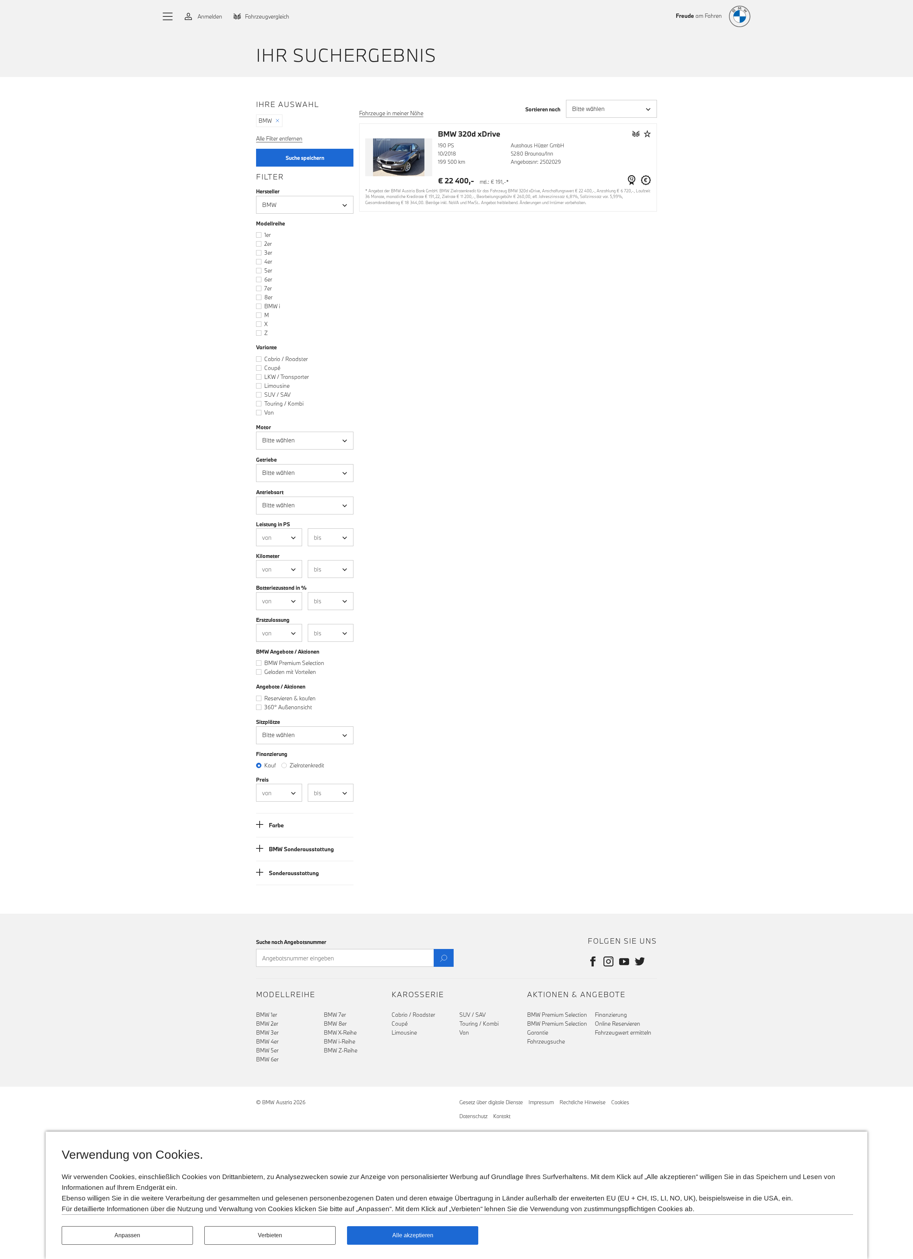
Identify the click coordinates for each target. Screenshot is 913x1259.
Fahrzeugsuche (546, 1041)
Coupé (272, 367)
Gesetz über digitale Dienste (491, 1102)
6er (268, 279)
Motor (263, 427)
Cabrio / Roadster (286, 358)
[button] (168, 16)
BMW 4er (267, 1041)
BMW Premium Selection (294, 662)
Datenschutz (473, 1116)
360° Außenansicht (288, 707)
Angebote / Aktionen (280, 686)
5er (268, 270)
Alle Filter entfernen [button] (279, 138)
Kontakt (501, 1116)
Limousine (277, 385)
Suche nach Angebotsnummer (291, 942)
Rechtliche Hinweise (583, 1102)
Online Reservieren (617, 1023)
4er (268, 261)
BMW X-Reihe (340, 1032)
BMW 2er (267, 1023)
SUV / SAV (277, 394)
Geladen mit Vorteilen (290, 671)
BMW (265, 120)
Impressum (541, 1102)
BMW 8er (335, 1023)
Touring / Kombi (284, 403)
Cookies (620, 1102)
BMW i (272, 306)
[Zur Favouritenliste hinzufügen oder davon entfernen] (647, 134)
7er (268, 288)
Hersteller (268, 191)
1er (267, 234)
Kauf (270, 765)
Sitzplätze (268, 722)
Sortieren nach (542, 109)
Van (269, 412)
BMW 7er (335, 1014)
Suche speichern (305, 157)
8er (268, 297)
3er (268, 252)
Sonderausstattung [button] (294, 873)
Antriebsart (270, 492)
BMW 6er (267, 1059)
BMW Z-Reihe (340, 1050)
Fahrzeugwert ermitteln (623, 1032)
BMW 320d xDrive (469, 134)
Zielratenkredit (307, 765)
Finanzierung (611, 1014)
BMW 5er (267, 1050)
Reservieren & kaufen (290, 698)
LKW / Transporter (286, 376)
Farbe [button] (276, 825)
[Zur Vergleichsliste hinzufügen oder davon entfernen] (635, 134)
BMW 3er (267, 1032)
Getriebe (266, 459)
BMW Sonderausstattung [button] (301, 849)
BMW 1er (266, 1014)
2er (268, 243)
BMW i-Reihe (339, 1041)
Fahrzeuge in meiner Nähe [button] (391, 113)
